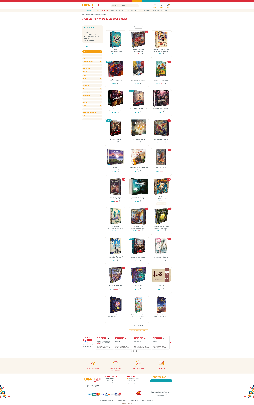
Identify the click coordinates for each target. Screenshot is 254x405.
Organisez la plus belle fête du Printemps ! (163, 80)
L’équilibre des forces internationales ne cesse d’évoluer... (120, 139)
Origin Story (161, 256)
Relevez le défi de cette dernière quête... (162, 287)
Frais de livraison (109, 380)
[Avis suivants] (171, 343)
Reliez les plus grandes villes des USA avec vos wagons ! (143, 169)
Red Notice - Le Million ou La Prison (161, 49)
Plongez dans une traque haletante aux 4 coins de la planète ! (167, 51)
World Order (138, 256)
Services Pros (131, 380)
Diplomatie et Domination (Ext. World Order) (115, 138)
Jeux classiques (155, 10)
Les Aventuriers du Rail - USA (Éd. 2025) (138, 167)
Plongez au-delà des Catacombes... (116, 80)
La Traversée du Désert (161, 314)
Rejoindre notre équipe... (134, 383)
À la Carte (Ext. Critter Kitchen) (138, 314)
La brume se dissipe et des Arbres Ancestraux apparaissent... (167, 228)
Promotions (105, 10)
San (138, 79)
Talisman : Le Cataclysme (161, 138)
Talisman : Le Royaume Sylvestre (161, 226)
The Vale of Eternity (138, 138)
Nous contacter (122, 400)
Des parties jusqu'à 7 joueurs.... (138, 316)
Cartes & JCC (138, 10)
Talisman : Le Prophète (115, 197)
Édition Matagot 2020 (138, 51)
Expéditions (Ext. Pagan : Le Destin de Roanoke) (161, 108)
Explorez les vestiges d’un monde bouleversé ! (164, 139)
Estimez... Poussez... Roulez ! (116, 51)
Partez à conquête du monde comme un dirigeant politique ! (144, 257)
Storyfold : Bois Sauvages (138, 197)
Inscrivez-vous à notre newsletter (161, 380)
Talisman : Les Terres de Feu (161, 167)
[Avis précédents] (95, 343)
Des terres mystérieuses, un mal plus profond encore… (166, 110)
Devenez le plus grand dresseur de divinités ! (141, 139)
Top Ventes (97, 10)
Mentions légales (134, 400)
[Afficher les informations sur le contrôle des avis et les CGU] (92, 344)
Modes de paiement (110, 378)
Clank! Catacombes (138, 285)
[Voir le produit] (165, 201)
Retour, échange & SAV (110, 382)
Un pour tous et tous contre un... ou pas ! (163, 198)
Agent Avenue (115, 226)
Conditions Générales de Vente (107, 400)
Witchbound (115, 167)
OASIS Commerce (129, 403)
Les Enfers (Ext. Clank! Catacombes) (115, 79)
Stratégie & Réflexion (127, 10)
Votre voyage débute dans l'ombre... (139, 198)
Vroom (115, 49)
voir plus (99, 343)
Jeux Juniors (146, 10)
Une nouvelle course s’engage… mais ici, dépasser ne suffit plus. (122, 257)
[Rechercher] (137, 5)
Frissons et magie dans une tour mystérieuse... (118, 316)
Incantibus (115, 314)
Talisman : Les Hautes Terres (115, 285)
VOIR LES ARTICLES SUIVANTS (138, 330)
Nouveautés (90, 10)
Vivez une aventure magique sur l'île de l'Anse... (118, 169)
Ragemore (161, 285)
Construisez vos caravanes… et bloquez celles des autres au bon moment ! (170, 316)
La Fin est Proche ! (116, 198)
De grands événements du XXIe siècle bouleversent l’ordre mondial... (146, 110)
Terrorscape (115, 108)
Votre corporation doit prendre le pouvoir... (140, 80)
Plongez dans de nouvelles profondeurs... (140, 287)
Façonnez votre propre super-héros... (162, 257)
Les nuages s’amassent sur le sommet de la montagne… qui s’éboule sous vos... (125, 287)
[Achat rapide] (118, 53)
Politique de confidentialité (148, 400)
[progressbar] (138, 28)
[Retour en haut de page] (251, 401)
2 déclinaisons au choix (161, 203)
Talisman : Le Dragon (138, 226)
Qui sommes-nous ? (133, 382)
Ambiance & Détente (115, 10)
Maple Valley (161, 79)
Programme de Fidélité (133, 378)
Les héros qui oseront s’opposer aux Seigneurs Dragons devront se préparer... (148, 228)
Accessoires (164, 10)
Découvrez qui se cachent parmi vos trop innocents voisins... (121, 228)
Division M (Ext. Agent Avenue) (115, 256)
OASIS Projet (124, 403)
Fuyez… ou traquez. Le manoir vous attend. (117, 110)
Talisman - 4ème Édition (138, 49)
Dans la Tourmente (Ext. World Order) (138, 108)
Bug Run (161, 196)
